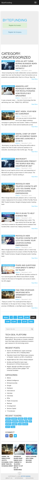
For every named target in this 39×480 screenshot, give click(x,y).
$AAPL (8, 419)
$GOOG (8, 421)
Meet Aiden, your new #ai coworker (26, 112)
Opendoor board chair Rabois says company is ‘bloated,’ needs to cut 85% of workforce (20, 356)
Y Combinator (11, 411)
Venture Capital (11, 408)
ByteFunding (25, 476)
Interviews (10, 396)
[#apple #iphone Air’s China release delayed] (31, 449)
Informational (11, 390)
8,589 (14, 321)
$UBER (14, 424)
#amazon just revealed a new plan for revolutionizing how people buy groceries (26, 91)
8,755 (24, 321)
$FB (25, 419)
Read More (34, 79)
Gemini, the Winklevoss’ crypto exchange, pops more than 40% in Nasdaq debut (19, 351)
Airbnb (9, 378)
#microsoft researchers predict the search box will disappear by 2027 (26, 162)
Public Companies (12, 401)
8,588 (7, 321)
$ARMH (14, 419)
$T (30, 421)
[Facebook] (7, 435)
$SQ (26, 421)
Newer (6, 317)
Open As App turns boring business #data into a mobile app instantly (26, 64)
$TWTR (8, 424)
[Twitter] (15, 435)
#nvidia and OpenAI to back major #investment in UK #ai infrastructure (17, 363)
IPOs (8, 398)
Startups (9, 403)
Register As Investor (15, 25)
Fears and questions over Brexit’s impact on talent (26, 267)
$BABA (20, 419)
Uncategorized (11, 406)
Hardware (10, 388)
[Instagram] (11, 435)
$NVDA (21, 421)
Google (9, 385)
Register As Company (14, 32)
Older (31, 321)
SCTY (7, 427)
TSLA (13, 427)
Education (29, 478)
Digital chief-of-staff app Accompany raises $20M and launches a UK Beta (26, 137)
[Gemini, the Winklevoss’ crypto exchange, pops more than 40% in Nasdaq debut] (7, 449)
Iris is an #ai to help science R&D (25, 214)
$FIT (29, 419)
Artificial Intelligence (13, 380)
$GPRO (15, 421)
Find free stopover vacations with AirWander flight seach (25, 293)
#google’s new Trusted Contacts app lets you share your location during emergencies (26, 188)
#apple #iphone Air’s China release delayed (20, 359)
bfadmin (18, 70)
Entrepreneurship (12, 383)
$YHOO (25, 424)
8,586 (27, 317)
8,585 (20, 317)
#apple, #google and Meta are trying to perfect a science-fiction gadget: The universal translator (18, 368)
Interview (9, 393)
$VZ (20, 424)
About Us (8, 478)
